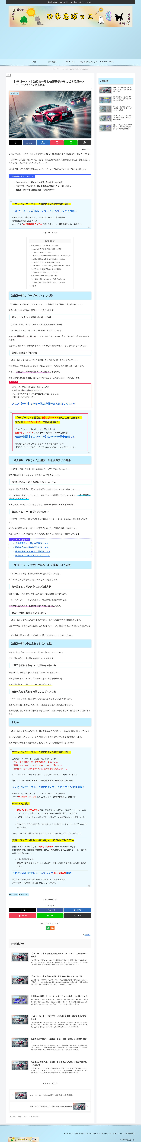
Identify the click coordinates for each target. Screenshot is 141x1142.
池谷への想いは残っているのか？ (45, 272)
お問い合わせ (79, 1133)
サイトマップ (68, 1133)
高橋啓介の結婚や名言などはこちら (31, 547)
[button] (84, 142)
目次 (47, 241)
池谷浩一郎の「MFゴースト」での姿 (44, 246)
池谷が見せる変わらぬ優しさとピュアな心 (49, 282)
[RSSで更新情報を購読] (52, 928)
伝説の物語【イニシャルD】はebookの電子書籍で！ (45, 436)
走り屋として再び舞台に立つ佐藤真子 (47, 269)
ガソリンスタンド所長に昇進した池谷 (47, 249)
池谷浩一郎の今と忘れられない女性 (44, 276)
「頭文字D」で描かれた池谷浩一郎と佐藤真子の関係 (50, 256)
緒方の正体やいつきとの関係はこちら (32, 551)
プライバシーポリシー (93, 1133)
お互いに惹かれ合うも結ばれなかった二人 (49, 259)
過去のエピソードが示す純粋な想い (46, 262)
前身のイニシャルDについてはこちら (32, 555)
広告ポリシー (106, 1133)
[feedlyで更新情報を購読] (48, 928)
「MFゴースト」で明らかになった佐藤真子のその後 (50, 266)
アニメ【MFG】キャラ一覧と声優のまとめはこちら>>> (43, 403)
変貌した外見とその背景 (42, 252)
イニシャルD (24, 894)
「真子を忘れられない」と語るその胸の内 (49, 279)
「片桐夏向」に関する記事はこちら (31, 543)
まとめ (33, 286)
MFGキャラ (14, 894)
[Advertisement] (70, 43)
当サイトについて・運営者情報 (123, 1133)
